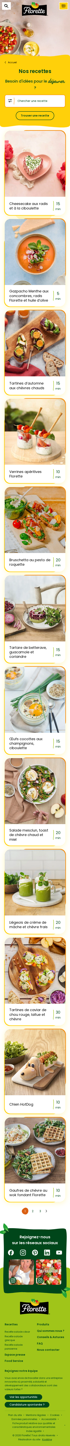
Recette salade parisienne (14, 1346)
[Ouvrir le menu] (63, 6)
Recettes (11, 1324)
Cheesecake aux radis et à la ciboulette (28, 206)
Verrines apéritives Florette (25, 474)
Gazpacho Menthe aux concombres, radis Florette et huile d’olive (29, 296)
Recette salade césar (17, 1331)
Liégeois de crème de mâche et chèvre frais (28, 924)
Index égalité (33, 1431)
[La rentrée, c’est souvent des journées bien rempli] (21, 1272)
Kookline (47, 1439)
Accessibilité (48, 1419)
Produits (43, 1324)
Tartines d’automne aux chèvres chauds (26, 385)
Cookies (55, 1415)
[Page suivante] (46, 1211)
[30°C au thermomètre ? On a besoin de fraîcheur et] (49, 1272)
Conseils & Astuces (50, 1337)
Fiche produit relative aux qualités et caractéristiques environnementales (33, 1425)
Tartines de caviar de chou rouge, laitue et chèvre (27, 1014)
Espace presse (15, 1355)
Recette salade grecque (14, 1338)
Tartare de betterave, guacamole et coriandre (28, 652)
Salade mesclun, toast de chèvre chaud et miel (28, 835)
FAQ (40, 1343)
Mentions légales (36, 1415)
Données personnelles (24, 1419)
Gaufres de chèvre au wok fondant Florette (28, 1192)
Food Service (14, 1361)
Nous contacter (48, 1350)
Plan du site (15, 1415)
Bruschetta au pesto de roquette (29, 562)
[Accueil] (35, 9)
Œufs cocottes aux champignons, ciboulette (26, 743)
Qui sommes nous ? (50, 1331)
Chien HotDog (21, 1104)
